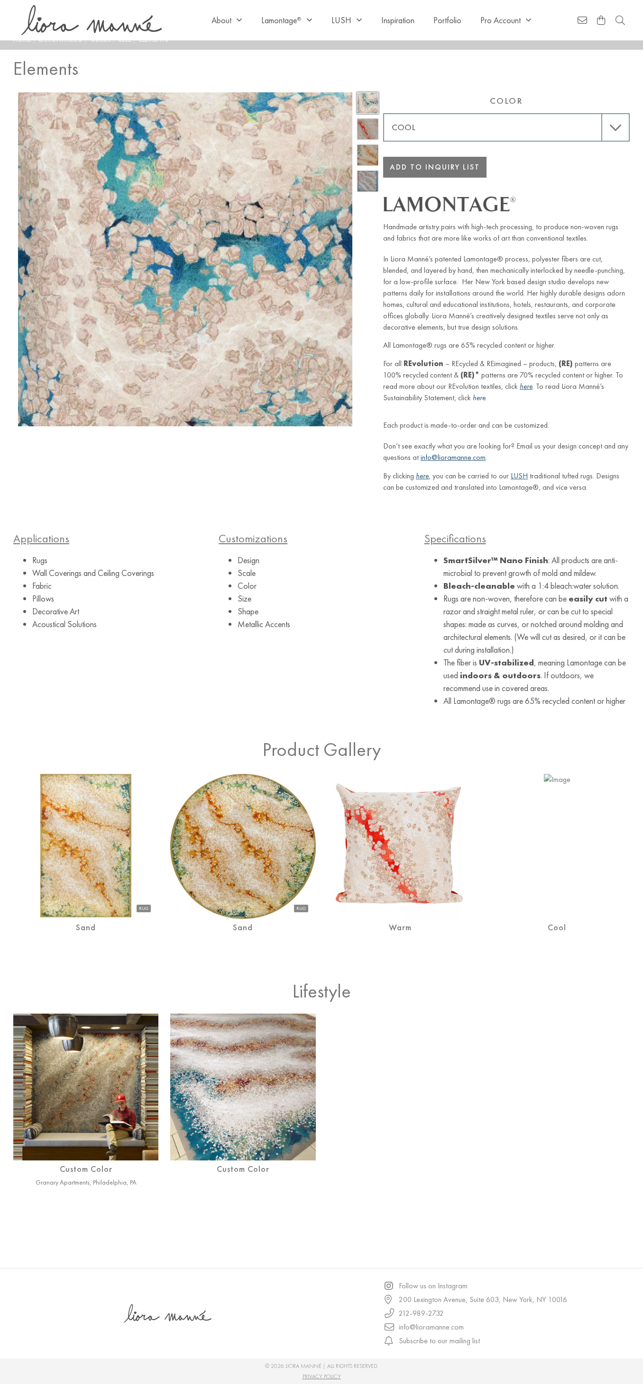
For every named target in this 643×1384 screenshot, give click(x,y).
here (479, 398)
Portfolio (447, 20)
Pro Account (500, 20)
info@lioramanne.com (453, 457)
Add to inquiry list (435, 167)
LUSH (341, 20)
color (506, 100)
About (221, 20)
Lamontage (281, 20)
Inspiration (397, 20)
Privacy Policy (322, 1376)
